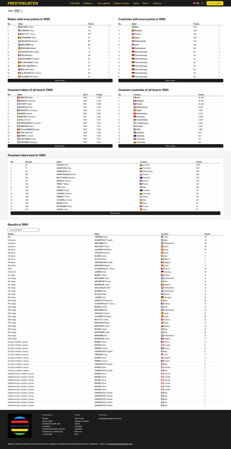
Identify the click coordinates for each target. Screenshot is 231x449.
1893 (85, 123)
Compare (78, 426)
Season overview (82, 421)
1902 (85, 113)
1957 (85, 142)
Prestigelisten (23, 3)
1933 (85, 132)
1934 (85, 110)
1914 (85, 107)
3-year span (47, 434)
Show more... (60, 80)
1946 (85, 139)
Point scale (79, 418)
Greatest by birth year (51, 424)
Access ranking (215, 3)
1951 (85, 116)
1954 (85, 101)
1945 (85, 97)
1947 (85, 129)
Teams (77, 424)
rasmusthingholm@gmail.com (120, 444)
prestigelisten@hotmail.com (110, 418)
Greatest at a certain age (52, 431)
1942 (85, 126)
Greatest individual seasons (53, 429)
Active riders (47, 421)
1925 (85, 136)
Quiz (76, 434)
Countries (46, 426)
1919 (85, 104)
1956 (85, 120)
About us (78, 431)
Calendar (78, 429)
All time (45, 418)
